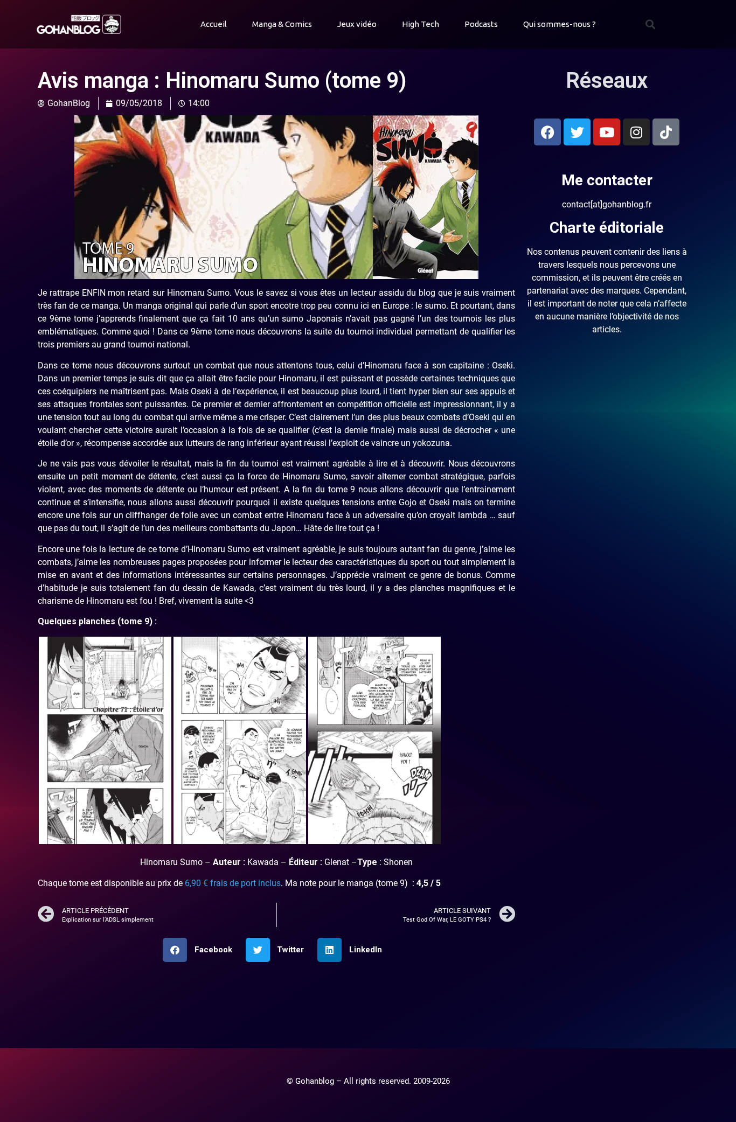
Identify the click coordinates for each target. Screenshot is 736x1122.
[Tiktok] (665, 132)
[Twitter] (577, 132)
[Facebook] (547, 132)
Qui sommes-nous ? (559, 24)
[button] (650, 24)
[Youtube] (606, 132)
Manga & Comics (282, 24)
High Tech (420, 24)
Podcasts (481, 24)
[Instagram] (636, 132)
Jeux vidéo (357, 24)
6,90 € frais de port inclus (233, 883)
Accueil (213, 24)
